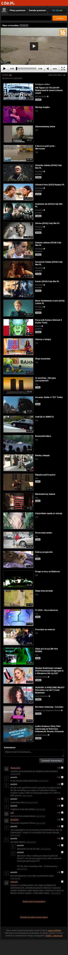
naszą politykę (54, 930)
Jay (10, 75)
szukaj (59, 18)
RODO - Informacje (54, 936)
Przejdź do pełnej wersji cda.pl (34, 917)
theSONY (14, 819)
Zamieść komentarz (51, 760)
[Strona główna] (8, 3)
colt (12, 813)
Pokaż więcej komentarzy (34, 901)
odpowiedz (15, 774)
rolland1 (14, 882)
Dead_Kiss (15, 768)
